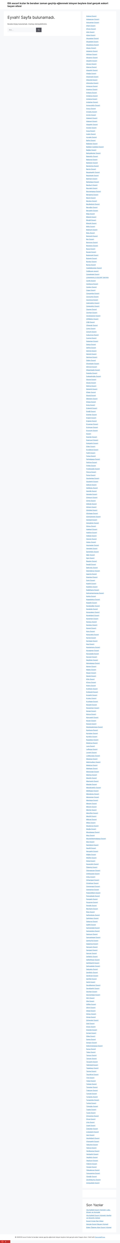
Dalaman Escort (92, 341)
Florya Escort (91, 472)
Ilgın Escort (90, 558)
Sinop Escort (91, 1017)
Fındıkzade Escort (93, 469)
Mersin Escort (91, 807)
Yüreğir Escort (91, 1176)
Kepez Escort (91, 670)
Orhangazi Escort (92, 880)
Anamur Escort (91, 89)
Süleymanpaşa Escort (94, 1046)
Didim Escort (91, 360)
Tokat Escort (91, 1081)
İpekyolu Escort (92, 568)
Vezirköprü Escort (92, 1138)
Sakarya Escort (92, 921)
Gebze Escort (91, 485)
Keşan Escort (91, 673)
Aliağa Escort (91, 73)
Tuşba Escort (91, 1110)
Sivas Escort (91, 1027)
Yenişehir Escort (92, 1154)
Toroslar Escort (92, 1087)
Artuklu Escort (91, 112)
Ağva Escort (90, 35)
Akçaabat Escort (92, 38)
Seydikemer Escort (93, 985)
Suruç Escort (91, 1049)
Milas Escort (90, 823)
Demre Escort (91, 351)
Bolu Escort (90, 233)
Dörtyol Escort (91, 367)
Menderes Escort (92, 794)
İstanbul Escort (92, 577)
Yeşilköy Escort (92, 1157)
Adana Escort (91, 16)
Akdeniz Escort (92, 51)
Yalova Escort (91, 1148)
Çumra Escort (91, 338)
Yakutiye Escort (92, 1145)
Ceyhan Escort (91, 313)
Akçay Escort (91, 48)
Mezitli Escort (91, 816)
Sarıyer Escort (91, 953)
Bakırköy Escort (92, 156)
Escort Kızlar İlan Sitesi (94, 1221)
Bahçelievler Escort (93, 153)
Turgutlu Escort (92, 1097)
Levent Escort (91, 752)
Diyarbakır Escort (92, 364)
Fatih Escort (90, 453)
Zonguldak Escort (92, 1183)
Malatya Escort (92, 765)
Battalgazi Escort (92, 182)
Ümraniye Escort (92, 1116)
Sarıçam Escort (92, 947)
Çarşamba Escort (92, 293)
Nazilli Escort (91, 848)
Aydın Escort (91, 134)
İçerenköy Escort (92, 552)
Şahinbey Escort (92, 918)
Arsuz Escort (91, 109)
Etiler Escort (90, 446)
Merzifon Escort (92, 813)
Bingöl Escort (91, 220)
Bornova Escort (92, 242)
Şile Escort (90, 1001)
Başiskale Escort (92, 175)
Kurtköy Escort (91, 737)
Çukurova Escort (92, 335)
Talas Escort (91, 1052)
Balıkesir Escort (92, 163)
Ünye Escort (90, 1119)
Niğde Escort (91, 854)
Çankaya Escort (92, 284)
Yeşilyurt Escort (92, 1161)
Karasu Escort (91, 622)
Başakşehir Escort (93, 172)
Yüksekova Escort (93, 1170)
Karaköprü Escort (92, 615)
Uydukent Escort (92, 1132)
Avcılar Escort (91, 128)
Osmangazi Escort (93, 886)
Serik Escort (90, 982)
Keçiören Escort (92, 660)
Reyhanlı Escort (92, 909)
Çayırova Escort (92, 300)
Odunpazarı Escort (93, 870)
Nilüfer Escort (91, 858)
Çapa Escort (90, 290)
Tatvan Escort (91, 1059)
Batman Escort (91, 179)
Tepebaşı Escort (92, 1068)
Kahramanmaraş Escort (95, 593)
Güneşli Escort (91, 520)
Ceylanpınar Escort (93, 316)
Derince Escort (91, 357)
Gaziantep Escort (92, 478)
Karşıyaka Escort (92, 635)
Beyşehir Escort (92, 211)
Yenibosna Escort (92, 1151)
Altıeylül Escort (91, 80)
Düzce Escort (91, 379)
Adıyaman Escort (92, 22)
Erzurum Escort (92, 430)
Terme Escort (91, 1071)
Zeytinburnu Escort (93, 1180)
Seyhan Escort (91, 992)
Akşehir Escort (91, 61)
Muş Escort (90, 835)
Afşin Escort (90, 26)
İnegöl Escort (91, 564)
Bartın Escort (91, 169)
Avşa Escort (90, 131)
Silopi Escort (91, 1011)
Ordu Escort (90, 877)
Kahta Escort (91, 596)
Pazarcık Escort (92, 902)
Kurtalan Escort (92, 733)
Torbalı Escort (91, 1084)
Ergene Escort (91, 421)
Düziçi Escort (91, 383)
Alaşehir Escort (92, 70)
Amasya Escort (92, 86)
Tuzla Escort (91, 1113)
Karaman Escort (92, 619)
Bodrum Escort (91, 230)
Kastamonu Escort (93, 647)
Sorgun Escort (91, 1043)
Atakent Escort (91, 118)
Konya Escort (91, 714)
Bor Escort (90, 239)
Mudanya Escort (92, 826)
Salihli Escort (91, 925)
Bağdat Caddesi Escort (95, 147)
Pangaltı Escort (92, 899)
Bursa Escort (91, 265)
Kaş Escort (90, 644)
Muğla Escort (91, 829)
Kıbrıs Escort (91, 686)
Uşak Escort (90, 1125)
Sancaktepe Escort (93, 937)
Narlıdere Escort (92, 845)
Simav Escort (91, 1014)
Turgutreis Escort (92, 1100)
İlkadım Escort (91, 561)
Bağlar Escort (91, 150)
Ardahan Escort (92, 102)
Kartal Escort (91, 638)
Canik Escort (91, 281)
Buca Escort (90, 249)
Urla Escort (90, 1122)
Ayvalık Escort (91, 137)
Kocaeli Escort (91, 705)
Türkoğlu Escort (92, 1106)
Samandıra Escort (93, 931)
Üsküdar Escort (92, 1129)
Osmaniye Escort (92, 890)
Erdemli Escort (91, 408)
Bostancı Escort (92, 246)
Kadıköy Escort (92, 587)
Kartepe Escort (92, 641)
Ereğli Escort (91, 411)
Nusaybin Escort (92, 864)
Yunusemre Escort (93, 1173)
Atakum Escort (91, 121)
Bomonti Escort (92, 236)
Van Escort (90, 1135)
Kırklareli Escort (92, 692)
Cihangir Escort (92, 325)
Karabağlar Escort (93, 606)
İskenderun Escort (93, 571)
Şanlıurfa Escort (92, 941)
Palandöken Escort (93, 893)
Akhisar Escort (91, 54)
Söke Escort (90, 1036)
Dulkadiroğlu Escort (93, 376)
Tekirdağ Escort (92, 1065)
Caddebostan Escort (94, 268)
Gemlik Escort (91, 491)
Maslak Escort (91, 784)
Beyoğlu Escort (92, 207)
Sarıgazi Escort (92, 950)
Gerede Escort (91, 494)
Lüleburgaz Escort (93, 756)
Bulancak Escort (92, 255)
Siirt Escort (90, 998)
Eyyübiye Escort (92, 450)
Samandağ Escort (93, 928)
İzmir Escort (90, 580)
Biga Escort (90, 214)
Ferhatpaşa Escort (93, 459)
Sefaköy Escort (92, 956)
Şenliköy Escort (92, 972)
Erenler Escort (91, 415)
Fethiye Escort (91, 462)
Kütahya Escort (92, 743)
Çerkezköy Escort (92, 306)
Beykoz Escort (91, 201)
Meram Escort (91, 803)
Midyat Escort (91, 819)
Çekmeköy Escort (92, 303)
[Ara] (39, 30)
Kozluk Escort (91, 724)
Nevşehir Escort (92, 851)
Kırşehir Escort (91, 695)
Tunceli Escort (91, 1094)
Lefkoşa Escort (92, 749)
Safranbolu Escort (93, 915)
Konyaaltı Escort (92, 717)
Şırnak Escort (91, 1033)
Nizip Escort (90, 861)
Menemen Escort (92, 797)
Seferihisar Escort (93, 960)
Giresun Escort (91, 497)
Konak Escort (91, 711)
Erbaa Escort (91, 402)
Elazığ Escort (91, 395)
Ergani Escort (91, 418)
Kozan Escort (91, 721)
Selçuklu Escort (92, 969)
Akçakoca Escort (92, 45)
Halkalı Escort (91, 536)
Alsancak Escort (92, 77)
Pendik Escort (91, 905)
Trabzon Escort (92, 1090)
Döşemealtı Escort (93, 370)
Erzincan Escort (92, 427)
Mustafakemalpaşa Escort (96, 839)
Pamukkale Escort (93, 896)
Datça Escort (91, 344)
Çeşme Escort (91, 309)
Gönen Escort (91, 507)
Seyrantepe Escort (93, 995)
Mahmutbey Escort (93, 762)
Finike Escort (91, 466)
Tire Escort (90, 1078)
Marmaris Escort (92, 781)
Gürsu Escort (91, 526)
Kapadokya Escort (93, 599)
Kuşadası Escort (92, 740)
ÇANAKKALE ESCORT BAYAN (97, 277)
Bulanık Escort (91, 258)
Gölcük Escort (91, 504)
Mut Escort (90, 842)
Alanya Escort (91, 67)
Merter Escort (91, 810)
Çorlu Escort (90, 328)
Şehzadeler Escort (93, 966)
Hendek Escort (91, 548)
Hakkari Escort (91, 529)
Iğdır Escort (90, 555)
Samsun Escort (92, 934)
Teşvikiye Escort (92, 1074)
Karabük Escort (92, 609)
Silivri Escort (90, 1008)
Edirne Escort (91, 386)
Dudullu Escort (91, 373)
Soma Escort (91, 1039)
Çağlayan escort (92, 271)
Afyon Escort (91, 29)
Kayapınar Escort (92, 650)
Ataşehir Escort (92, 124)
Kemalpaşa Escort (93, 663)
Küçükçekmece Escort (94, 727)
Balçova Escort (91, 160)
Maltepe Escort (92, 768)
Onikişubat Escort (93, 874)
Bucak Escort (91, 252)
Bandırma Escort (92, 166)
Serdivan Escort (92, 976)
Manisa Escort (91, 775)
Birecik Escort (91, 223)
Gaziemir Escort (92, 481)
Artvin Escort (91, 115)
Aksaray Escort (92, 58)
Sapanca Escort (92, 944)
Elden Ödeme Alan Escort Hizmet (98, 1227)
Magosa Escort (92, 759)
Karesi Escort (91, 628)
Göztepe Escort (92, 513)
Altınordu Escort (92, 83)
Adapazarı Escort (92, 19)
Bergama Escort (92, 195)
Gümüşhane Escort (93, 517)
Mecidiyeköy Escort (93, 788)
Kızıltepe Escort (92, 701)
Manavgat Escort (92, 772)
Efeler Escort (91, 392)
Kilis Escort (90, 679)
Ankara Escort (91, 93)
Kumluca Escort (92, 730)
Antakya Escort (92, 96)
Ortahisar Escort (92, 883)
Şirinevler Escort (92, 1020)
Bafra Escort (91, 140)
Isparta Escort (91, 574)
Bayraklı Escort (91, 188)
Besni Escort (91, 198)
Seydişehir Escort (92, 988)
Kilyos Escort (91, 682)
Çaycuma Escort (92, 297)
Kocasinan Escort (92, 708)
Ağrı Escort (90, 32)
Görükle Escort (91, 510)
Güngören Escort (92, 523)
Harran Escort (91, 539)
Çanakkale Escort (92, 274)
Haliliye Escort (91, 533)
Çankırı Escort (91, 287)
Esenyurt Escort (92, 440)
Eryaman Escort (92, 424)
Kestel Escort (91, 676)
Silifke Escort (91, 1004)
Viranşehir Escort (92, 1141)
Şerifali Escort (91, 979)
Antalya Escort (91, 99)
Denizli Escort (91, 354)
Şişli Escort (90, 1023)
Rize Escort (90, 912)
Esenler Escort (91, 437)
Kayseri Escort (91, 657)
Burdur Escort (91, 262)
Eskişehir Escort (92, 443)
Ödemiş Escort (91, 867)
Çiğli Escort (90, 322)
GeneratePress (100, 1237)
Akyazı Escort (91, 64)
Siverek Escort (91, 1030)
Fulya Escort (90, 475)
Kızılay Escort (91, 698)
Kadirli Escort (91, 584)
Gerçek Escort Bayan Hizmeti (97, 1224)
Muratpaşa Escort (93, 832)
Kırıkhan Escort (92, 689)
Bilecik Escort (91, 217)
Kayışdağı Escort (92, 654)
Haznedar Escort (92, 545)
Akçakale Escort (92, 42)
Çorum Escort (91, 332)
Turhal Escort (91, 1103)
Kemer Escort (91, 666)
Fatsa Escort (91, 456)
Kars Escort (90, 631)
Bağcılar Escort (92, 144)
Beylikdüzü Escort (93, 204)
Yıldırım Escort (91, 1164)
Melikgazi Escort (92, 791)
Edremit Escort (91, 389)
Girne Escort (91, 501)
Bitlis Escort (90, 226)
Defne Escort (91, 348)
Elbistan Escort (92, 399)
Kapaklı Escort (91, 603)
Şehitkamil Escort (92, 963)
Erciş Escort (90, 405)
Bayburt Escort (92, 185)
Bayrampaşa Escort (93, 191)
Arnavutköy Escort (93, 105)
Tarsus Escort (91, 1055)
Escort (88, 434)
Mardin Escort (91, 778)
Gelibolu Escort (92, 488)
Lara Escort (90, 746)
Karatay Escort (91, 625)
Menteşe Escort (92, 800)
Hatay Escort (91, 542)
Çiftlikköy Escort (92, 319)
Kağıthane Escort (92, 590)
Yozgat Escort (91, 1167)
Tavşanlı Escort (92, 1062)
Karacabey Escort (93, 612)
